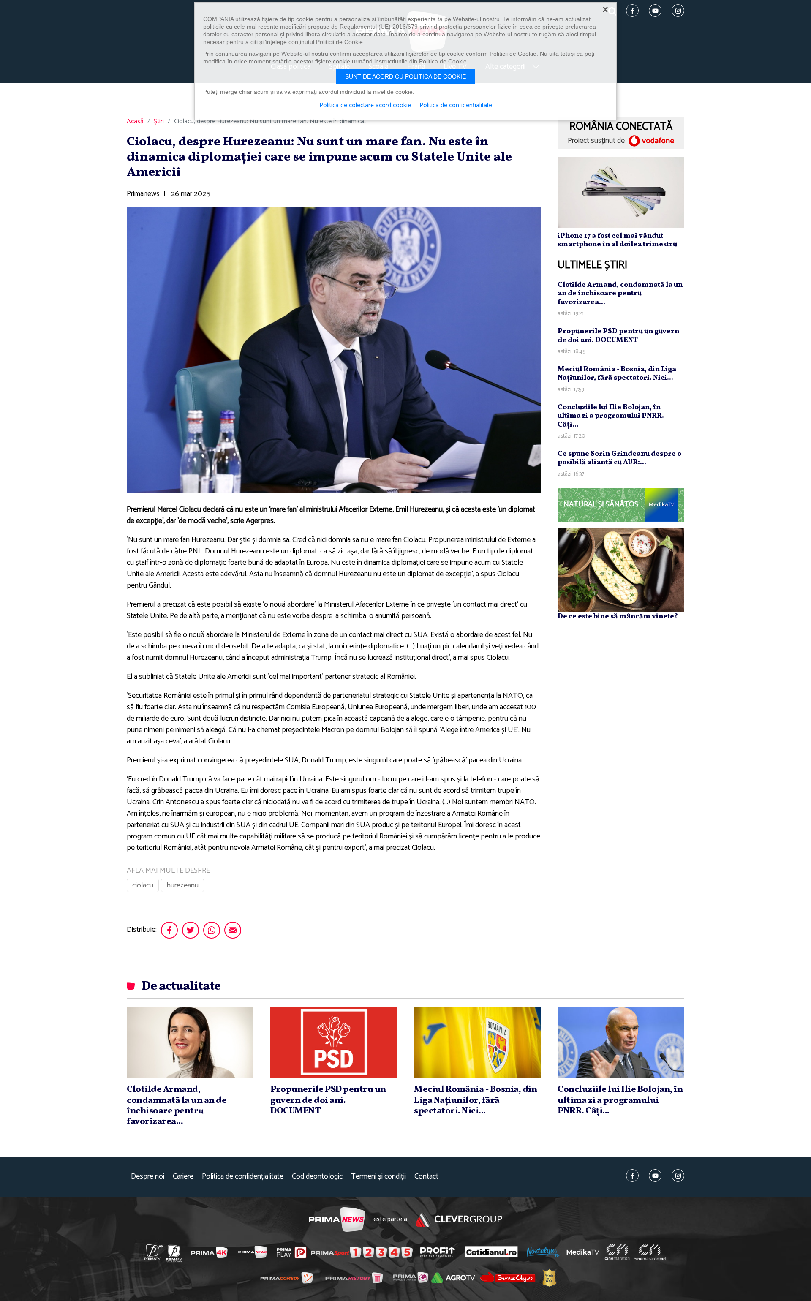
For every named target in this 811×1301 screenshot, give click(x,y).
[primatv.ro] (154, 1252)
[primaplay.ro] (291, 1252)
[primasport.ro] (361, 1252)
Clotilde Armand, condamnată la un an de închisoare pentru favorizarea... (620, 293)
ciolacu (142, 885)
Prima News (337, 1219)
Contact (426, 1176)
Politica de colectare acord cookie (365, 105)
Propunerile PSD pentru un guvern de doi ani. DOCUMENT (618, 336)
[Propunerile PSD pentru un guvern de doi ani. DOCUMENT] (333, 1042)
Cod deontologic (317, 1176)
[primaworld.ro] (410, 1277)
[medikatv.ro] (583, 1252)
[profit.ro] (437, 1252)
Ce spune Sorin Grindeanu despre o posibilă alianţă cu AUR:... (619, 458)
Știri (159, 121)
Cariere (183, 1176)
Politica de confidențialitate (242, 1176)
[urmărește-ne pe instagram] (678, 1175)
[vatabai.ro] (549, 1277)
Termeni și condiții (378, 1176)
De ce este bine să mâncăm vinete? (618, 616)
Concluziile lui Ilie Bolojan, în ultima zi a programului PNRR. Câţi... (611, 416)
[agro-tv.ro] (453, 1277)
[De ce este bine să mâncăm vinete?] (621, 569)
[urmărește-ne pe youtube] (655, 1175)
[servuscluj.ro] (507, 1277)
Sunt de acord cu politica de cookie (405, 76)
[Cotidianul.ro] (491, 1252)
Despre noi (147, 1176)
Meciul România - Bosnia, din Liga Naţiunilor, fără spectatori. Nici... (617, 374)
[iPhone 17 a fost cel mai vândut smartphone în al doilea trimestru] (621, 191)
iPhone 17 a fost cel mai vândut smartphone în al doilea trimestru (617, 240)
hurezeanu (182, 885)
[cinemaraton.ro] (617, 1252)
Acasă (135, 121)
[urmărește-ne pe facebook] (632, 1175)
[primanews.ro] (253, 1252)
